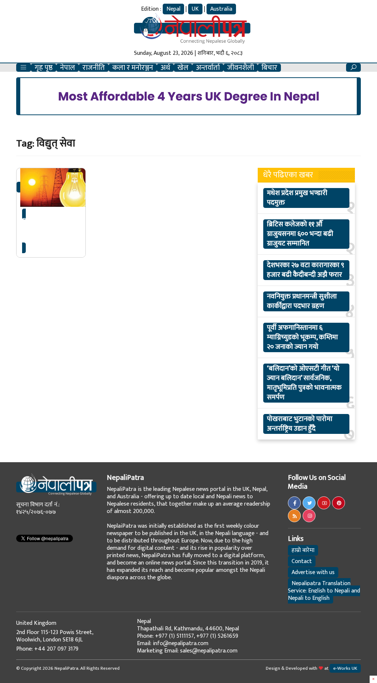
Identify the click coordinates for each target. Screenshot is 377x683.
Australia (221, 9)
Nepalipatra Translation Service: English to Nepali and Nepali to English (324, 590)
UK (195, 9)
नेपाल (67, 68)
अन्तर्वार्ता (208, 68)
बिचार (269, 68)
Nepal (173, 9)
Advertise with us (313, 572)
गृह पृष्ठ (44, 68)
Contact (302, 561)
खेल (182, 68)
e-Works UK (345, 668)
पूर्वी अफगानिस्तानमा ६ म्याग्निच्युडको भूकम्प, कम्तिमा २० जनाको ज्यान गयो (302, 337)
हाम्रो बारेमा (303, 550)
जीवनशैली (240, 68)
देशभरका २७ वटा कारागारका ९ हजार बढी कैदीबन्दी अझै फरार (305, 270)
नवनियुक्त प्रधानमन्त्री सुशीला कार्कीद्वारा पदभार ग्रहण (302, 301)
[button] (23, 67)
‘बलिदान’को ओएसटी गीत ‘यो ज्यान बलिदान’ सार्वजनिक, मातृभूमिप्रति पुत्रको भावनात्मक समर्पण (304, 383)
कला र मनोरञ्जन (132, 68)
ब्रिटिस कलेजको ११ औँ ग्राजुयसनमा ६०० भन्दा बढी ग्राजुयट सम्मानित (300, 234)
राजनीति (93, 68)
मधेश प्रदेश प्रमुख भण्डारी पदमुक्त (297, 198)
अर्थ (165, 68)
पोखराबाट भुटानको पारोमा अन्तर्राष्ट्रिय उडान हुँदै (299, 424)
